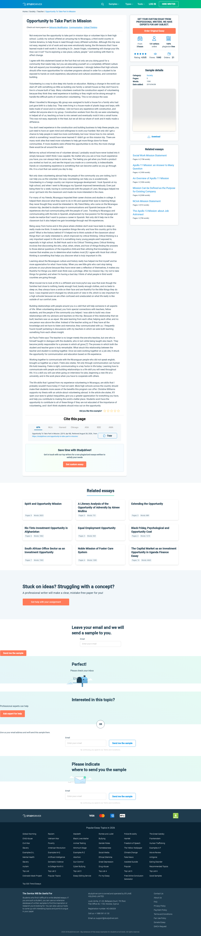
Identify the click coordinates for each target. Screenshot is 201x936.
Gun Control (78, 862)
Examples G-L (28, 852)
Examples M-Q (54, 852)
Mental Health (28, 857)
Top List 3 (77, 871)
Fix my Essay (104, 876)
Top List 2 (52, 871)
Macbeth (77, 834)
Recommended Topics (158, 866)
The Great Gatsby (156, 834)
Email (82, 639)
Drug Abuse (104, 866)
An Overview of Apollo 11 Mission (151, 178)
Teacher (40, 11)
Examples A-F (155, 848)
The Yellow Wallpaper (133, 848)
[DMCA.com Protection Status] (175, 815)
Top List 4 (103, 871)
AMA (111, 427)
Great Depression (106, 862)
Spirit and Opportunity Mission (43, 503)
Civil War (26, 843)
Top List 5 (128, 871)
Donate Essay (159, 922)
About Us (158, 898)
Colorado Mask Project (32, 876)
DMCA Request (160, 926)
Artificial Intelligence (56, 857)
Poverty (51, 843)
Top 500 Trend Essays (32, 884)
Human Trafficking (157, 843)
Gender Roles (104, 843)
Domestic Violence (55, 862)
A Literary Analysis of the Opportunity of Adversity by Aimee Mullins (99, 507)
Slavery (26, 848)
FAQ (155, 902)
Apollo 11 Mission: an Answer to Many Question (153, 167)
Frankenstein (155, 838)
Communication (76, 27)
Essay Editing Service (82, 876)
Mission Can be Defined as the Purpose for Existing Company (154, 190)
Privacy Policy (160, 906)
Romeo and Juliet (106, 834)
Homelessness (105, 848)
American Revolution (56, 848)
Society (32, 11)
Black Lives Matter (81, 838)
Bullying (102, 838)
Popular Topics (54, 876)
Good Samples (155, 876)
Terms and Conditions (163, 914)
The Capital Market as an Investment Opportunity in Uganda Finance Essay (153, 552)
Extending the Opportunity (147, 503)
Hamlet (127, 838)
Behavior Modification (58, 27)
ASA (87, 427)
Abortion (77, 857)
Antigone (153, 857)
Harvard (62, 427)
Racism (51, 834)
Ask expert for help (12, 713)
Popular (127, 866)
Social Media (104, 852)
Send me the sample (13, 653)
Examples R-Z (79, 852)
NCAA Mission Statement (147, 201)
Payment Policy (160, 910)
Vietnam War (53, 838)
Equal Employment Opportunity (97, 528)
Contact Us (158, 893)
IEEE (99, 427)
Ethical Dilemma (105, 857)
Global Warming (29, 834)
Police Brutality (130, 834)
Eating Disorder (155, 862)
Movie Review (155, 852)
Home (25, 11)
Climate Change (131, 852)
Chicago (74, 427)
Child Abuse (28, 838)
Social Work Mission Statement (150, 155)
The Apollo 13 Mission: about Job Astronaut (151, 212)
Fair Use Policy (160, 918)
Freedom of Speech (132, 843)
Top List (26, 871)
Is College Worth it (55, 866)
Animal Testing (79, 843)
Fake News (128, 857)
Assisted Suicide (131, 862)
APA (38, 427)
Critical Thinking (90, 27)
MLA (50, 427)
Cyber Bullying (79, 866)
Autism (26, 866)
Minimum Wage (80, 848)
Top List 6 (153, 871)
